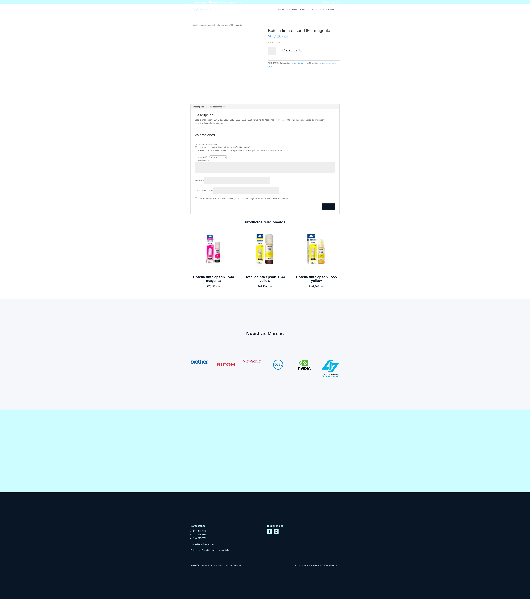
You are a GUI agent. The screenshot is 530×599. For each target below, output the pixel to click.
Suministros (201, 25)
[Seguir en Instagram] (276, 531)
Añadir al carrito (292, 50)
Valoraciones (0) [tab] (217, 106)
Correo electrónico (204, 190)
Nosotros (292, 10)
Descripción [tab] (198, 106)
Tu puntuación (202, 157)
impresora (330, 63)
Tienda (303, 10)
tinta (270, 66)
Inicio (281, 10)
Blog (314, 10)
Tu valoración (202, 160)
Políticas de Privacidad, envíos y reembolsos (210, 550)
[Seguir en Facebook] (269, 531)
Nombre (199, 180)
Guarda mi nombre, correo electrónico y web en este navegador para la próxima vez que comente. (243, 198)
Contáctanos (327, 10)
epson (210, 25)
